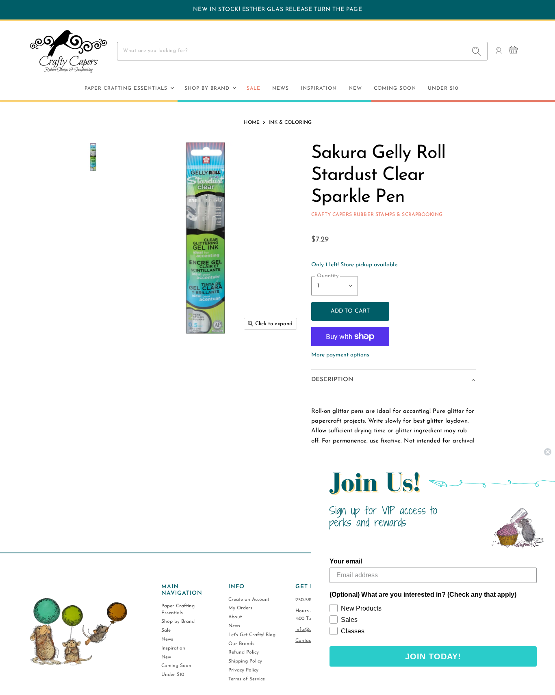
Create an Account (248, 599)
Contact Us (307, 640)
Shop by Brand (208, 88)
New (355, 88)
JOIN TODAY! (433, 656)
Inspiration (319, 88)
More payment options (340, 355)
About (235, 617)
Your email (346, 561)
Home (252, 122)
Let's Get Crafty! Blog (251, 634)
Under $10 (443, 88)
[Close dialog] (548, 452)
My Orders (240, 608)
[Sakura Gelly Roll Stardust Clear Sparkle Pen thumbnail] (93, 157)
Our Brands (241, 643)
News (280, 88)
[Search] (477, 51)
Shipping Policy (245, 661)
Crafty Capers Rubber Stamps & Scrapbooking (376, 214)
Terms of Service (246, 679)
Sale (253, 88)
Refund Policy (243, 652)
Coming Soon (395, 88)
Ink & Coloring (290, 122)
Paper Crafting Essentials (127, 88)
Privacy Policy (243, 670)
